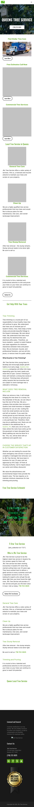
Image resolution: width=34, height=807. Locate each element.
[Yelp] (17, 761)
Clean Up (17, 203)
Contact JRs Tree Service (11, 594)
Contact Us (7, 295)
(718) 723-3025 (17, 27)
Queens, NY (7, 427)
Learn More (7, 58)
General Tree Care (17, 166)
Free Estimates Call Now (17, 64)
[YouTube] (21, 761)
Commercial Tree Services (17, 105)
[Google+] (8, 761)
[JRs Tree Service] (3, 2)
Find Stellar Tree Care (17, 39)
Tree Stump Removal (17, 242)
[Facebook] (13, 761)
